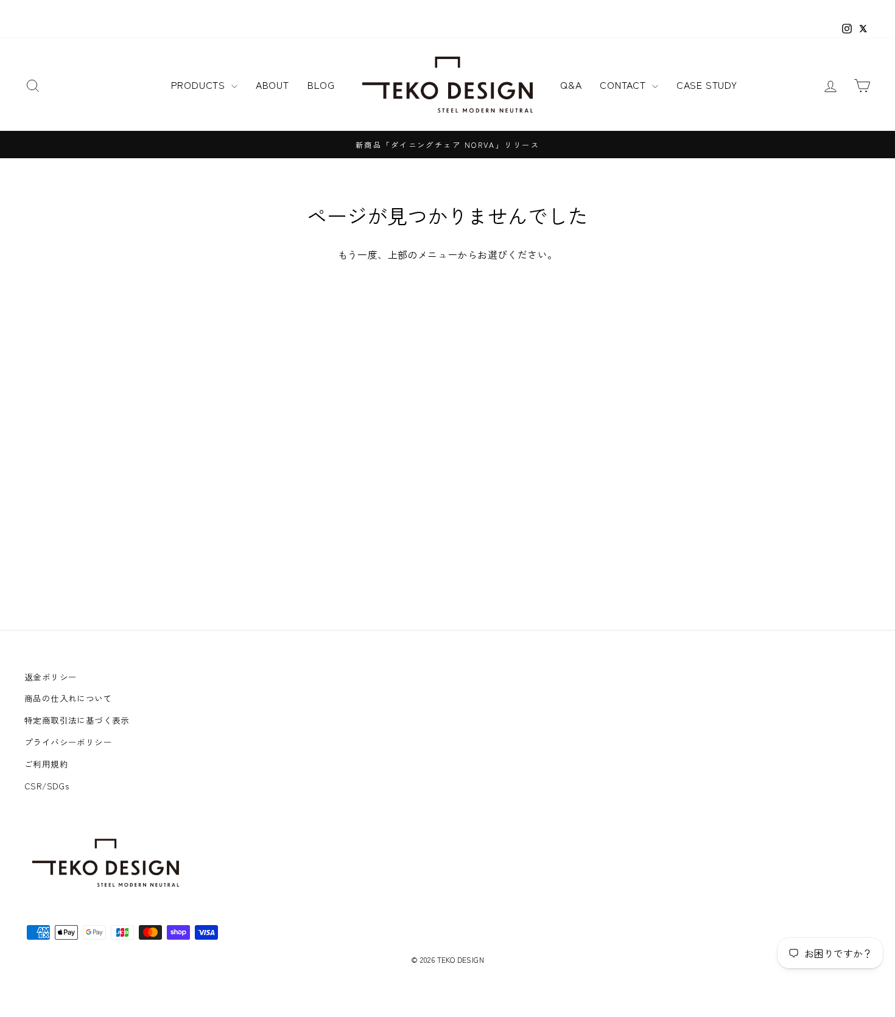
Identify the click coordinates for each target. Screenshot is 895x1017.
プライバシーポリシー (68, 742)
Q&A (570, 84)
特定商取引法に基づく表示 (77, 720)
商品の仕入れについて (68, 698)
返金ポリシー (50, 677)
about (272, 84)
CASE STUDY (706, 84)
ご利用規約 (46, 764)
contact (624, 84)
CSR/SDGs (46, 786)
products (199, 84)
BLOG (321, 84)
